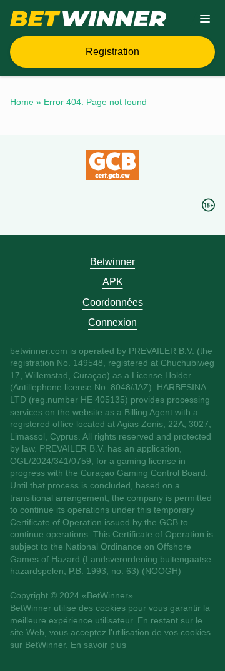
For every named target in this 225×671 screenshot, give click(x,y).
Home (22, 102)
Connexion (112, 322)
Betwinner (112, 261)
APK (112, 281)
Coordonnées (112, 302)
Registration (112, 51)
